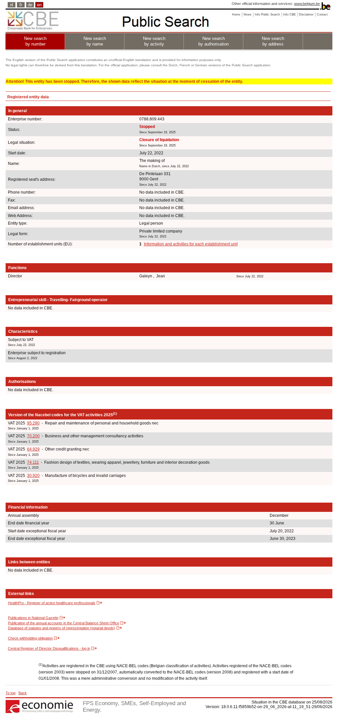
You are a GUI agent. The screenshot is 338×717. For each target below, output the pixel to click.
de (30, 4)
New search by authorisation (213, 41)
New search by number (35, 41)
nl (11, 4)
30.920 (33, 475)
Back (22, 693)
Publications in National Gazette (33, 618)
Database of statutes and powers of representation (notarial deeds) (61, 628)
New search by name (95, 41)
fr (20, 4)
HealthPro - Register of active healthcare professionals (51, 603)
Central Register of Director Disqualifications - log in (49, 648)
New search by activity (154, 41)
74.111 (33, 462)
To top (11, 693)
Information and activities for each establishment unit (191, 244)
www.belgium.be (307, 4)
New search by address (273, 41)
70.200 (33, 436)
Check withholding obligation (30, 638)
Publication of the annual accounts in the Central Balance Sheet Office (63, 623)
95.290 (33, 423)
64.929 (33, 449)
